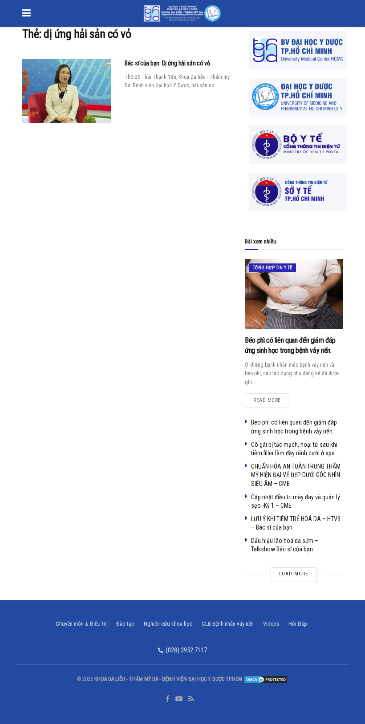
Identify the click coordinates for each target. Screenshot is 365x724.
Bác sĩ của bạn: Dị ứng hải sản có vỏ (167, 63)
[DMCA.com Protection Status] (265, 679)
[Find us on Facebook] (168, 699)
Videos (271, 623)
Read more (271, 398)
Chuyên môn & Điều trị (81, 623)
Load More (293, 574)
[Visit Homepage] (182, 13)
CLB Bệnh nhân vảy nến (228, 623)
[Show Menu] (26, 13)
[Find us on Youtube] (178, 699)
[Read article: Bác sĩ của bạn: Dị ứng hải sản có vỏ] (66, 91)
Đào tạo (125, 623)
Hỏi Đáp (297, 623)
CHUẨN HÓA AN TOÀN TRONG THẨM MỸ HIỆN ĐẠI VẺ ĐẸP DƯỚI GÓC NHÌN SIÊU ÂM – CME (296, 475)
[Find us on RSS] (191, 699)
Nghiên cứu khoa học (168, 623)
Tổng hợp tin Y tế (272, 267)
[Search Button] (338, 13)
